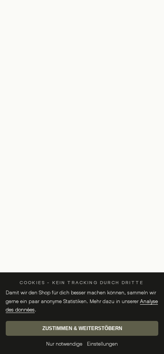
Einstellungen (102, 343)
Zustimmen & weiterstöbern (82, 328)
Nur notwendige (64, 343)
